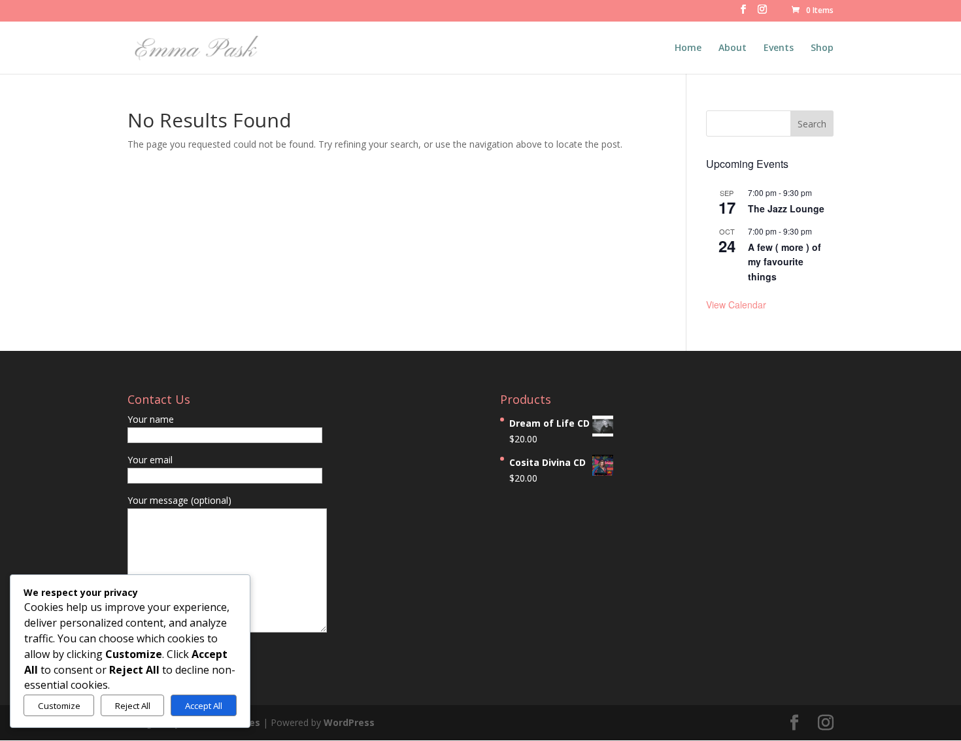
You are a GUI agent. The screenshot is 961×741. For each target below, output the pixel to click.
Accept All (203, 706)
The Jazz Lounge (786, 208)
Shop (822, 48)
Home (688, 48)
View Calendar (736, 304)
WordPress (349, 722)
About (732, 48)
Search (812, 124)
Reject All (132, 706)
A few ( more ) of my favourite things (784, 261)
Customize (59, 706)
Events (779, 48)
